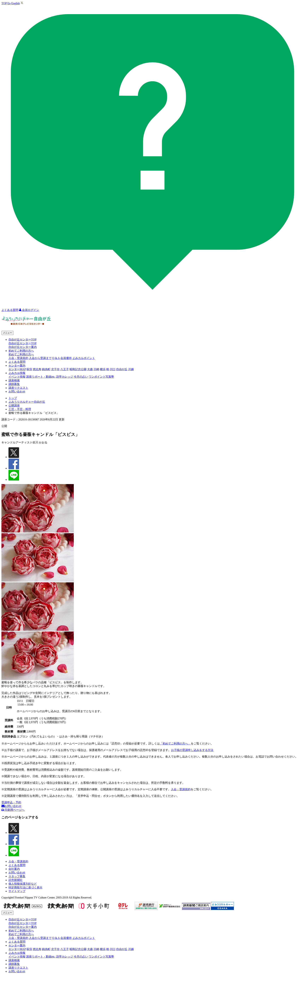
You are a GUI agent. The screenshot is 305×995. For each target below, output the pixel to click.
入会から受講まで (40, 358)
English (15, 3)
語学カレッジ (64, 376)
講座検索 (14, 380)
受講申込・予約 (11, 802)
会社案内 (14, 868)
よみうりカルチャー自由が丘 (26, 401)
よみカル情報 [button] (16, 372)
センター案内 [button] (16, 365)
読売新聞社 (15, 879)
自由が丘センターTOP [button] (22, 339)
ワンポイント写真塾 (101, 376)
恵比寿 (37, 369)
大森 (90, 369)
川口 (112, 369)
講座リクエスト (18, 387)
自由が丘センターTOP (22, 343)
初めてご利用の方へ (21, 354)
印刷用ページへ (14, 809)
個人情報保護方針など (22, 883)
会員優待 (66, 358)
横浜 (103, 369)
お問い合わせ (16, 391)
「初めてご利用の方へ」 (175, 743)
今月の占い (81, 376)
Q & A (56, 358)
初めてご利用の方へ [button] (21, 350)
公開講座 (14, 405)
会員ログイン (30, 310)
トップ (12, 398)
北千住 (55, 369)
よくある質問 (16, 361)
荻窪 (29, 369)
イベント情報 (16, 376)
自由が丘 (121, 369)
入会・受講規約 (18, 358)
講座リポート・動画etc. (40, 376)
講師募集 (14, 384)
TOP (4, 3)
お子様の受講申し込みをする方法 (192, 750)
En (9, 3)
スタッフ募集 (16, 876)
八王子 (64, 369)
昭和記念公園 (78, 369)
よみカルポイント (83, 358)
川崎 (96, 369)
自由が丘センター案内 (22, 346)
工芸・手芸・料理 (19, 409)
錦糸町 (46, 369)
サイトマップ (16, 891)
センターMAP (17, 369)
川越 (131, 369)
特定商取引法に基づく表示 (25, 887)
